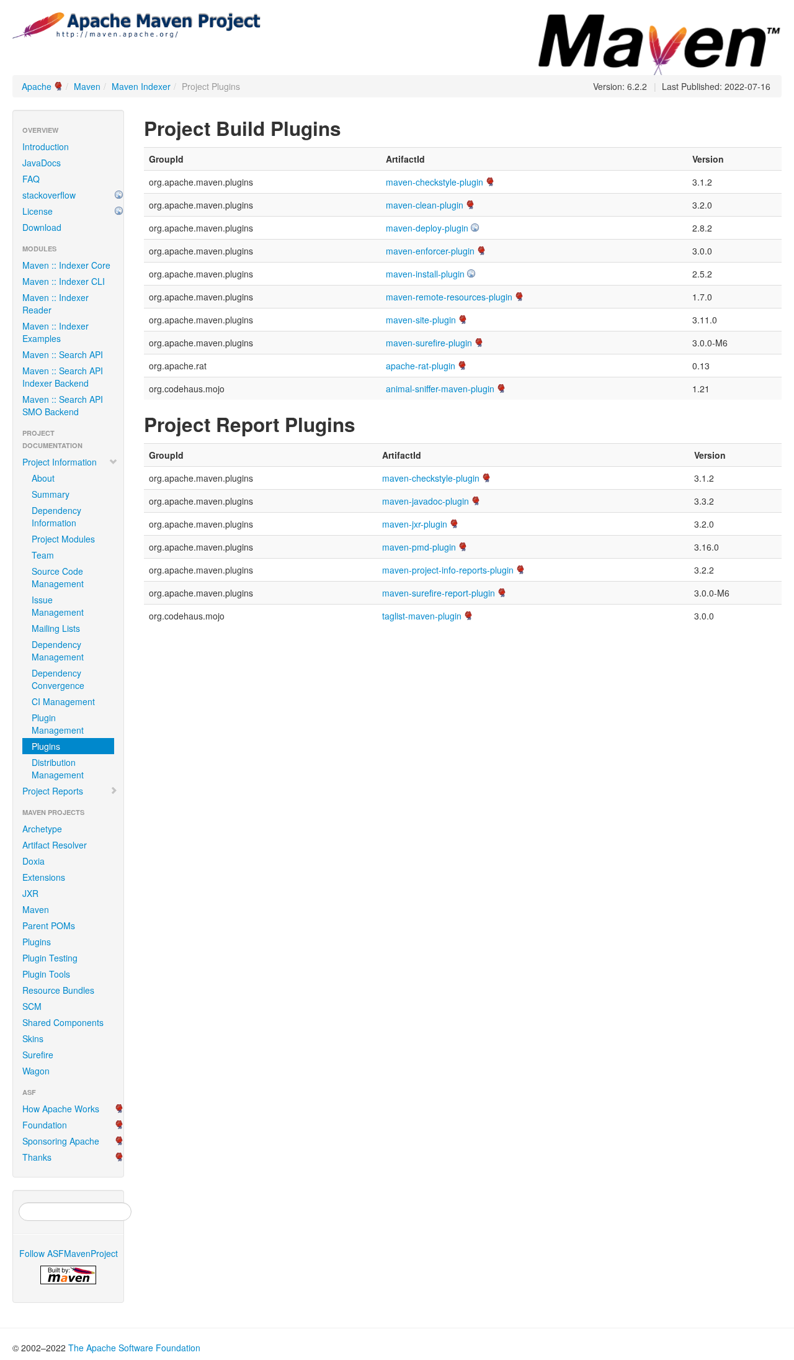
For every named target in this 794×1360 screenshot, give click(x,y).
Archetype (42, 828)
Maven (87, 86)
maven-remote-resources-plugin (449, 296)
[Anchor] (351, 127)
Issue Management (58, 605)
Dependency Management (58, 650)
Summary (50, 494)
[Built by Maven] (68, 1275)
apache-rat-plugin (420, 365)
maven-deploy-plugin (427, 228)
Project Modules (63, 539)
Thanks (36, 1157)
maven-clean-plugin (424, 205)
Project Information (59, 462)
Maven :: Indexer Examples (55, 332)
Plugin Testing (50, 958)
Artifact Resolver (54, 845)
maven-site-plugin (421, 319)
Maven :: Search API (62, 354)
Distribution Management (58, 768)
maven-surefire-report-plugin (438, 593)
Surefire (37, 1054)
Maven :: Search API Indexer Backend (62, 376)
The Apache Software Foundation (134, 1347)
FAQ (31, 179)
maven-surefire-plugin (429, 342)
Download (41, 227)
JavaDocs (41, 162)
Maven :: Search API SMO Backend (62, 405)
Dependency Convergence (58, 679)
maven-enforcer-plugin (430, 251)
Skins (32, 1038)
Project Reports (52, 791)
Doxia (33, 861)
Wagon (36, 1071)
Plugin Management (58, 723)
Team (43, 555)
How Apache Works (60, 1108)
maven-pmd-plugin (419, 547)
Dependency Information (56, 516)
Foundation (44, 1125)
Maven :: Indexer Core (66, 265)
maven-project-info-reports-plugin (448, 570)
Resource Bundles (58, 990)
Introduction (45, 146)
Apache (36, 86)
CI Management (63, 701)
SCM (32, 1006)
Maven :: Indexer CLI (63, 281)
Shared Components (63, 1022)
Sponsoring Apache (60, 1141)
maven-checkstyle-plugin (434, 182)
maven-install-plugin (425, 274)
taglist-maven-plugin (422, 616)
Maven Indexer (141, 86)
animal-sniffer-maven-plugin (440, 388)
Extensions (43, 877)
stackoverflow (49, 195)
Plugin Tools (46, 974)
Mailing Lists (56, 628)
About (43, 478)
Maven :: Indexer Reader (55, 303)
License (37, 211)
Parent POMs (48, 925)
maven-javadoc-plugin (425, 501)
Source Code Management (58, 577)
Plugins (46, 746)
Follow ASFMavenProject (68, 1253)
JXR (30, 893)
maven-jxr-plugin (414, 524)
